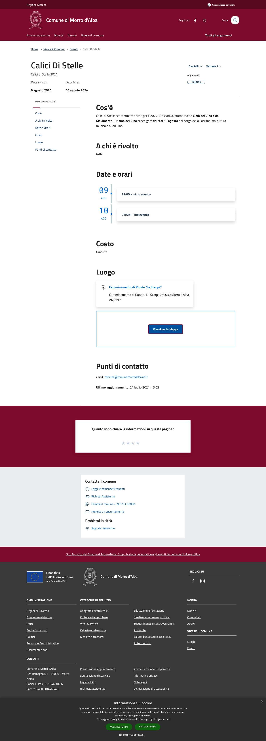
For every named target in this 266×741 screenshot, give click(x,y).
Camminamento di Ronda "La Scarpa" (135, 287)
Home (34, 49)
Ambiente (140, 630)
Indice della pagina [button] (45, 101)
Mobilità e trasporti (92, 637)
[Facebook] (193, 20)
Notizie (191, 611)
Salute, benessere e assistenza (152, 636)
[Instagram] (202, 20)
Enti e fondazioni (37, 630)
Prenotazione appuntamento (97, 669)
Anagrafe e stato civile (94, 611)
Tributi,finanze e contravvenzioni (154, 623)
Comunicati (194, 617)
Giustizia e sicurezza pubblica (152, 617)
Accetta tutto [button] (119, 726)
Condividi (194, 66)
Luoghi (191, 641)
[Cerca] (235, 20)
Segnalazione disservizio (95, 675)
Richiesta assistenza (92, 688)
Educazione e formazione (149, 610)
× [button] (262, 701)
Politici (31, 637)
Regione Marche (37, 5)
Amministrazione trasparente (152, 669)
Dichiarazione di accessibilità (151, 688)
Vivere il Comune (54, 49)
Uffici (30, 624)
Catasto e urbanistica (93, 630)
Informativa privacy (146, 675)
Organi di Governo (38, 611)
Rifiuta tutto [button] (147, 726)
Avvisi (191, 624)
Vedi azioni (212, 66)
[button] (133, 735)
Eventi (74, 49)
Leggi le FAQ (87, 682)
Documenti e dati (37, 650)
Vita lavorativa (89, 624)
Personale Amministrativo (43, 643)
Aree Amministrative (39, 617)
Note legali (140, 682)
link (168, 719)
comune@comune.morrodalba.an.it (126, 377)
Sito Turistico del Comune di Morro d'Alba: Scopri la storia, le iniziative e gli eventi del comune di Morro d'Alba (133, 554)
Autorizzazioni (142, 643)
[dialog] (133, 719)
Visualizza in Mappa (165, 329)
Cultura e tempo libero (94, 617)
